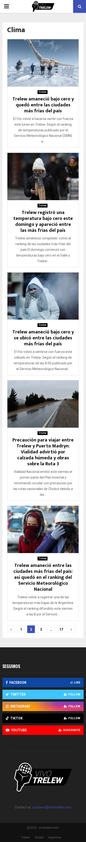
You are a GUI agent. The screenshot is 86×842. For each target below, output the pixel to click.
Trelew (42, 92)
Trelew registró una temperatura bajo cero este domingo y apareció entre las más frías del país (43, 221)
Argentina (54, 837)
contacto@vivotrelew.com (51, 807)
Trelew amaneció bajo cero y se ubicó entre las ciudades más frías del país (43, 338)
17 (61, 629)
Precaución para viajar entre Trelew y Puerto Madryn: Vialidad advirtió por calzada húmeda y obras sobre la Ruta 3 (43, 452)
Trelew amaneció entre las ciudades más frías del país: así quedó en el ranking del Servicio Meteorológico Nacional (43, 577)
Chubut (39, 837)
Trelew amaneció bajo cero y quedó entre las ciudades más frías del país (43, 105)
